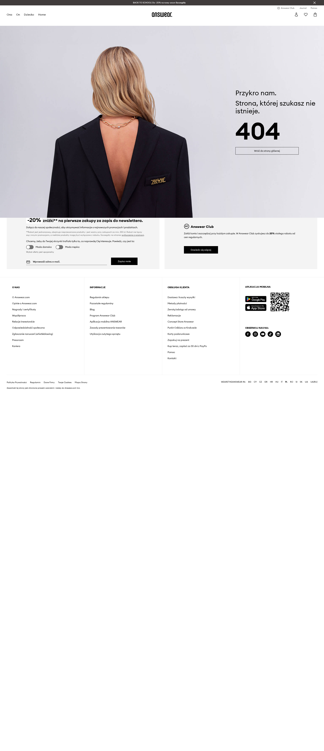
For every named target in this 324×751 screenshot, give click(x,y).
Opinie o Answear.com (24, 303)
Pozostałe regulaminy (101, 303)
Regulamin (35, 382)
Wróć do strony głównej (267, 150)
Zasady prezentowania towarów (107, 327)
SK (301, 382)
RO (291, 382)
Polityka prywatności (17, 382)
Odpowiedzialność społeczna (28, 327)
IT (282, 382)
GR (265, 382)
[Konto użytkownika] (296, 14)
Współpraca (19, 315)
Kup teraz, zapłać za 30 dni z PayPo (187, 346)
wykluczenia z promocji (133, 235)
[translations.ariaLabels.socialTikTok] (270, 334)
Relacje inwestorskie (23, 321)
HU (276, 382)
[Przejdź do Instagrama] (255, 334)
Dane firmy (49, 382)
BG (249, 382)
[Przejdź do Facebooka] (248, 334)
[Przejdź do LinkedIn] (278, 334)
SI (296, 382)
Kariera (16, 346)
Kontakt (172, 358)
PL (286, 382)
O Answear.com (21, 297)
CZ (260, 382)
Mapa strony (81, 382)
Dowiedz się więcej (201, 249)
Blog (92, 309)
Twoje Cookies (65, 382)
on (18, 14)
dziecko (29, 14)
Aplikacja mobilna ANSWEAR (106, 321)
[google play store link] (255, 299)
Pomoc (171, 352)
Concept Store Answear (181, 321)
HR (271, 382)
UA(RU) (313, 382)
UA (306, 382)
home (42, 14)
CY (255, 382)
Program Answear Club (102, 315)
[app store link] (255, 307)
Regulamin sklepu (99, 297)
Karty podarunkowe (179, 333)
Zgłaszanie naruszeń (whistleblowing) (32, 333)
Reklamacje (174, 315)
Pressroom (18, 340)
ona (9, 14)
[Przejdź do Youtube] (262, 334)
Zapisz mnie (124, 261)
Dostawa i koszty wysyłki (181, 297)
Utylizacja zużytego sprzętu (105, 333)
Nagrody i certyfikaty (24, 309)
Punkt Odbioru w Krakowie (182, 327)
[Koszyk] (315, 14)
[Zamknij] (314, 2)
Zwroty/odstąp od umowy (182, 309)
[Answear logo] (162, 14)
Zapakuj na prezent (178, 340)
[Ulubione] (306, 14)
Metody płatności (177, 303)
